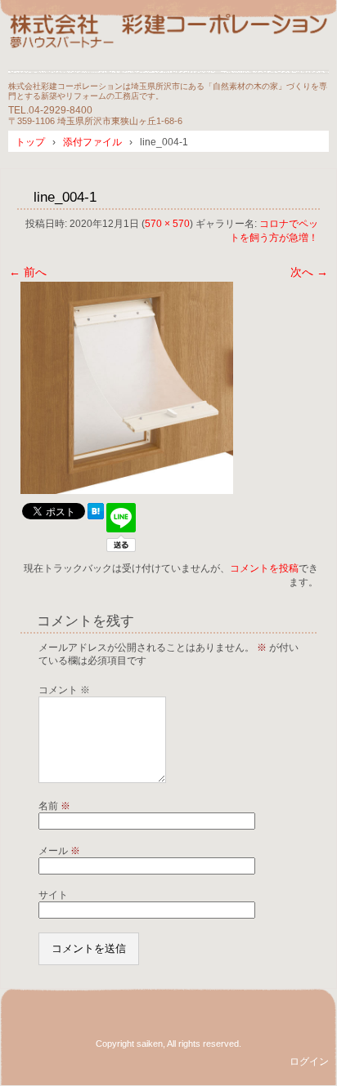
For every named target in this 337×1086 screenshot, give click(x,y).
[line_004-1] (126, 489)
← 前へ (28, 271)
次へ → (309, 271)
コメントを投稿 (264, 568)
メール (59, 851)
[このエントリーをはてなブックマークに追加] (96, 515)
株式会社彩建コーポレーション (168, 42)
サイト (53, 895)
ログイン (309, 1061)
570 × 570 (167, 224)
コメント (64, 690)
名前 (54, 806)
